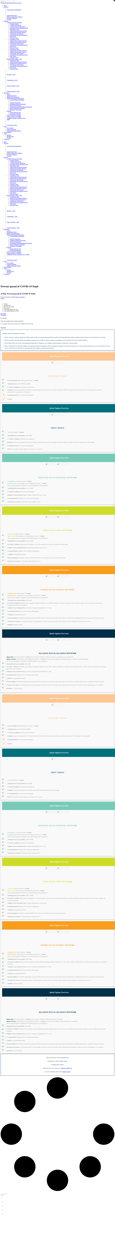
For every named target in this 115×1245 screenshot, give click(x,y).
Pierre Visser (15, 297)
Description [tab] (3, 315)
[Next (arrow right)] (2, 1195)
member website (66, 1071)
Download (3, 313)
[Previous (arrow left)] (1, 1195)
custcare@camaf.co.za (66, 1068)
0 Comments (22, 297)
